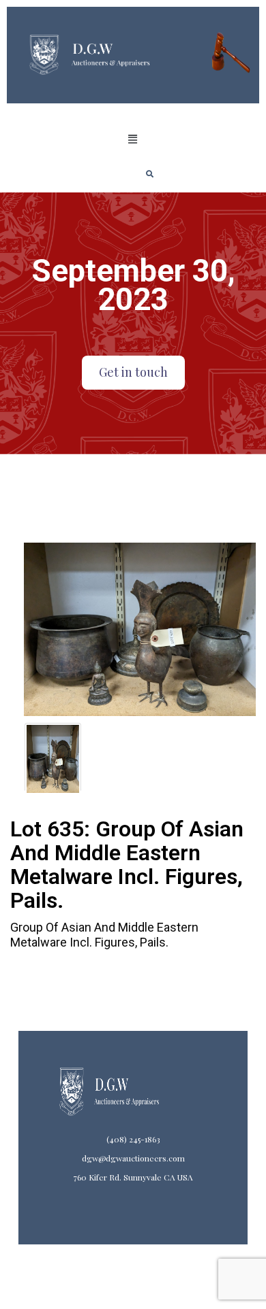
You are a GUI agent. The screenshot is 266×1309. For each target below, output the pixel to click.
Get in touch (133, 372)
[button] (133, 139)
